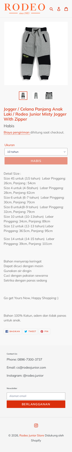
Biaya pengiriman (17, 132)
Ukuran (10, 145)
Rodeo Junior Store (31, 435)
